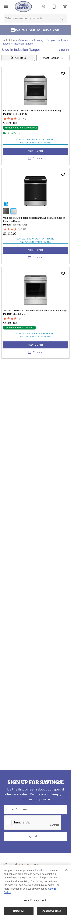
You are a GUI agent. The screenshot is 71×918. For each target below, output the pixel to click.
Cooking (38, 40)
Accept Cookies (51, 910)
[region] (35, 891)
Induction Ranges (23, 43)
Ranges (6, 43)
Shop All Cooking (56, 40)
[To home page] (23, 6)
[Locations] (43, 6)
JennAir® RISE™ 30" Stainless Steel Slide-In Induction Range (35, 310)
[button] (6, 6)
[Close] (66, 870)
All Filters (20, 57)
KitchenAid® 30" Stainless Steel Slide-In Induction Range (32, 110)
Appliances (24, 40)
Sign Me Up (35, 836)
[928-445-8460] (54, 6)
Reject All (18, 910)
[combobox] (53, 58)
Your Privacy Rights (35, 900)
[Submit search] (61, 18)
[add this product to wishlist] (62, 73)
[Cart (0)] (64, 6)
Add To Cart (35, 151)
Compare (38, 158)
